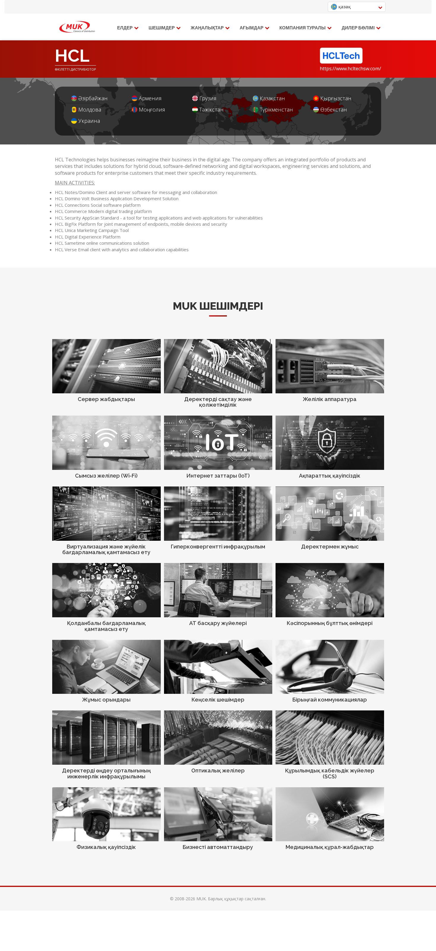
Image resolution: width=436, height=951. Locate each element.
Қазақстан (272, 98)
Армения (150, 98)
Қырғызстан (335, 98)
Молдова (89, 109)
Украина (89, 121)
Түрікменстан (276, 109)
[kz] (77, 27)
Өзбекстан (333, 109)
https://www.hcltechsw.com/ (350, 68)
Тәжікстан (211, 109)
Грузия (208, 98)
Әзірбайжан (93, 98)
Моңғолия (152, 109)
